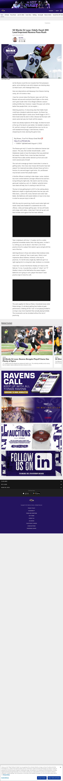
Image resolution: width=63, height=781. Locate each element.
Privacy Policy (31, 508)
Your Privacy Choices (31, 523)
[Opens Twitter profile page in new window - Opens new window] (22, 41)
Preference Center (31, 528)
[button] (31, 226)
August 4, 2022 (37, 143)
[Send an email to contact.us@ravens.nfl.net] (24, 41)
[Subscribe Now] (31, 383)
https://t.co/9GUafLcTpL (22, 141)
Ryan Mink (21, 37)
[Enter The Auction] (31, 436)
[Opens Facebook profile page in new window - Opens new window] (20, 41)
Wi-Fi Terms (31, 515)
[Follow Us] (31, 463)
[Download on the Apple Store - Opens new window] (26, 493)
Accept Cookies (42, 777)
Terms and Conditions (31, 513)
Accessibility (31, 510)
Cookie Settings (31, 525)
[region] (31, 773)
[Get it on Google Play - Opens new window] (36, 494)
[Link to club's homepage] (3, 10)
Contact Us (31, 518)
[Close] (60, 767)
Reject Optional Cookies (54, 777)
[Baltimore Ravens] (31, 500)
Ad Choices (31, 520)
